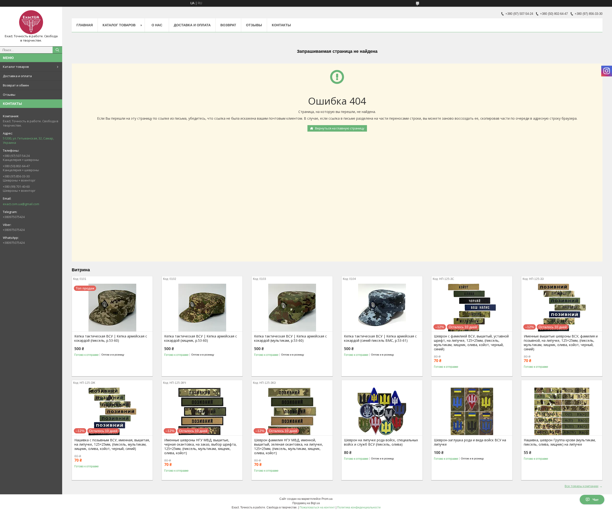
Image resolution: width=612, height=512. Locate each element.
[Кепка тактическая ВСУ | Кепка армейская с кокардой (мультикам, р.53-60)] (292, 307)
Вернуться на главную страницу (339, 128)
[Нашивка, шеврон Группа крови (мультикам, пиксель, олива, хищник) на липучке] (561, 411)
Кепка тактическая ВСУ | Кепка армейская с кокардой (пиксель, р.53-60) (110, 338)
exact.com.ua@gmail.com (21, 204)
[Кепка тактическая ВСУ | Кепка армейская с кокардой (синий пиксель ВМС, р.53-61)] (382, 307)
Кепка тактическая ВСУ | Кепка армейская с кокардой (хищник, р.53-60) (200, 338)
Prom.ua (327, 499)
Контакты (281, 25)
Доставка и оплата (17, 76)
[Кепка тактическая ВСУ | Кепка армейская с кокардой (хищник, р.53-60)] (202, 307)
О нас (157, 25)
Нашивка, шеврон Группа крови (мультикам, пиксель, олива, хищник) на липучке (560, 442)
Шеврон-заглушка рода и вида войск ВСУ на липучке (470, 442)
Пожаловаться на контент (317, 507)
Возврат (228, 25)
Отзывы (9, 94)
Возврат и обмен (16, 85)
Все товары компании (581, 486)
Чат (596, 499)
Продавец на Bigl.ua (306, 503)
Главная (84, 25)
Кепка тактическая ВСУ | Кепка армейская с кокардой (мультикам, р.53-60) (290, 338)
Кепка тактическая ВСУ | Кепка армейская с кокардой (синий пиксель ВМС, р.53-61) (380, 338)
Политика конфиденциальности (359, 507)
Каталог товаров (16, 66)
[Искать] (57, 49)
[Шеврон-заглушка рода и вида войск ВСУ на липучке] (472, 411)
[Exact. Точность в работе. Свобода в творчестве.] (31, 22)
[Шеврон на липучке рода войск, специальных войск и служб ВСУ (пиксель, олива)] (382, 411)
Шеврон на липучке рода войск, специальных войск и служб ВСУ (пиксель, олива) (381, 442)
